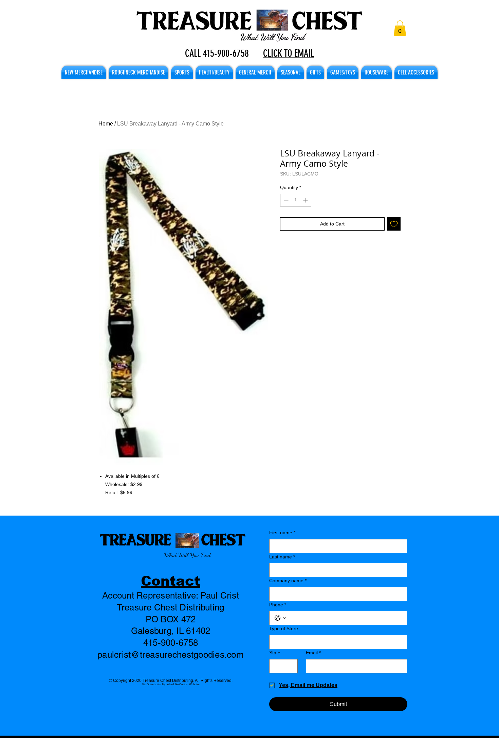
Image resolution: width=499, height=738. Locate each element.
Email (313, 652)
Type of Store (283, 628)
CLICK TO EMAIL (288, 53)
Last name (282, 556)
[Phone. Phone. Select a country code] (280, 618)
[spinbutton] (296, 200)
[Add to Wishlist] (394, 224)
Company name (288, 580)
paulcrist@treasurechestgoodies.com (170, 655)
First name (282, 532)
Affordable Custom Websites (183, 684)
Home (105, 124)
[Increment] (306, 200)
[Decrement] (285, 200)
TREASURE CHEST (172, 539)
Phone (277, 604)
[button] (399, 28)
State (274, 652)
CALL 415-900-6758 (217, 53)
